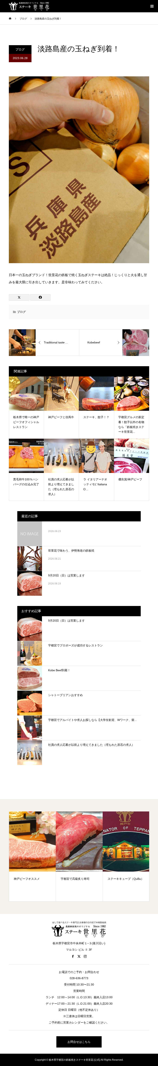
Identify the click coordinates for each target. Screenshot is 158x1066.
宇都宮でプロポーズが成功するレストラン (75, 645)
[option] (32, 856)
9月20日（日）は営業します (66, 575)
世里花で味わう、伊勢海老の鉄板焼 (71, 550)
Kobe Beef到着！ (59, 670)
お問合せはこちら (79, 1041)
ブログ (20, 49)
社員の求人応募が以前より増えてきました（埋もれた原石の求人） (91, 744)
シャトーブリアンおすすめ (65, 695)
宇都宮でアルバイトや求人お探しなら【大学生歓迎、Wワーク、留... (92, 720)
